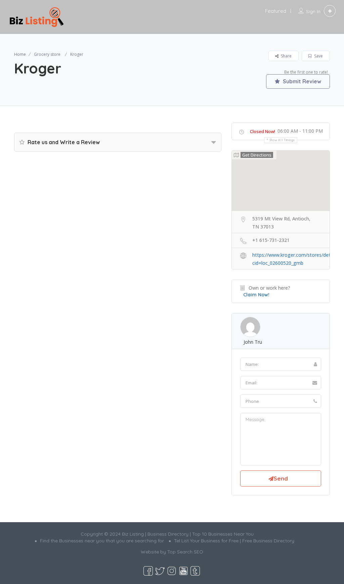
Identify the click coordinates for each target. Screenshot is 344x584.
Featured (275, 11)
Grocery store (47, 54)
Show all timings (282, 140)
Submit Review (301, 81)
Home (20, 54)
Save (318, 56)
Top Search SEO (185, 552)
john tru (253, 342)
